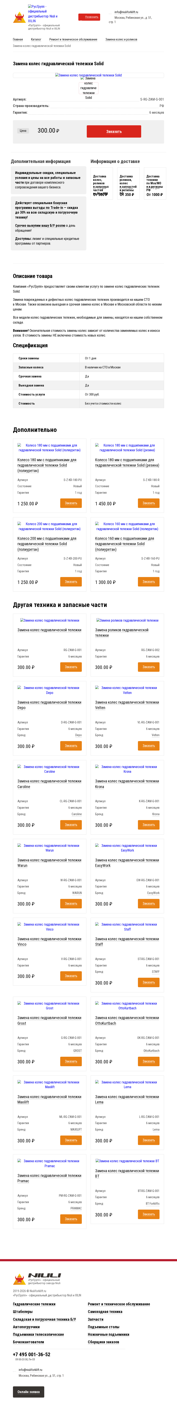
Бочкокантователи (28, 1342)
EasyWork (153, 893)
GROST (77, 1050)
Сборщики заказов (103, 1342)
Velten (156, 735)
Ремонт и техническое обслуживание (73, 39)
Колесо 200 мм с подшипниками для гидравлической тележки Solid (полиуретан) (46, 543)
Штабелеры (23, 1311)
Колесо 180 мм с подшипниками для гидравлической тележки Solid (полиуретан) (46, 465)
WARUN (77, 893)
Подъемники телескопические (38, 1334)
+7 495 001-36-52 (31, 1354)
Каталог (36, 39)
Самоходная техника (105, 1311)
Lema (156, 1129)
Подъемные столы (103, 1327)
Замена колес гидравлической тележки (49, 630)
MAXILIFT (76, 1129)
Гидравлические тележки (34, 1304)
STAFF (156, 971)
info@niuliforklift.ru (126, 12)
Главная (18, 39)
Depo (78, 735)
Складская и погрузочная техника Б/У (44, 1319)
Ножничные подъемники (108, 1334)
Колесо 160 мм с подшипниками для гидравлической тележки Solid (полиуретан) (124, 543)
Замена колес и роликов (121, 39)
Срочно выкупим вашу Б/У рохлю (40, 225)
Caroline (77, 814)
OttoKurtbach (152, 1050)
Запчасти (95, 1319)
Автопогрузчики (26, 1327)
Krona (156, 814)
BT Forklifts (153, 1203)
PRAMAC (76, 1208)
